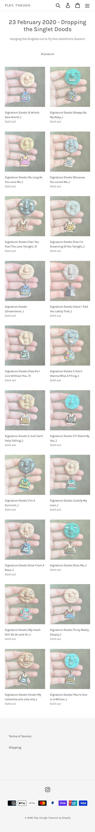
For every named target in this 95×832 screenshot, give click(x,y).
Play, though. (18, 5)
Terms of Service (20, 736)
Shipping (15, 747)
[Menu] (87, 5)
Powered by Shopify (59, 817)
